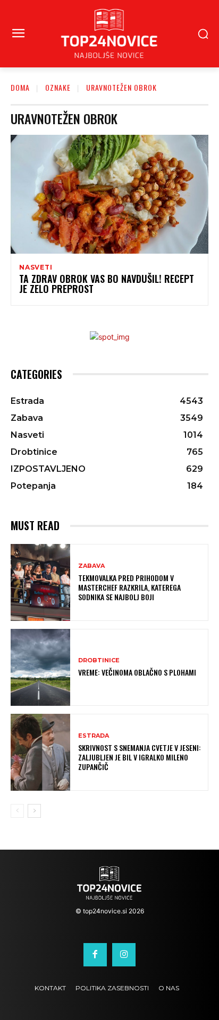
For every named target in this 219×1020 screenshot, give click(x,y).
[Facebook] (95, 954)
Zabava (91, 566)
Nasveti (36, 267)
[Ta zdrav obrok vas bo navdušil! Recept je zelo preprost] (109, 194)
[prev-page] (17, 811)
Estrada (93, 736)
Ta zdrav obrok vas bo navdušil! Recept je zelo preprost (106, 284)
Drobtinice (99, 660)
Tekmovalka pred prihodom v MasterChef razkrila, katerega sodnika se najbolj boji (129, 587)
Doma (20, 87)
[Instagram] (124, 954)
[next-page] (34, 811)
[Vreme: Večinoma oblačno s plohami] (40, 667)
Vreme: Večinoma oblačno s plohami (137, 672)
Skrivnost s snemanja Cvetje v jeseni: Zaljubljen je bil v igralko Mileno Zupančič (139, 757)
